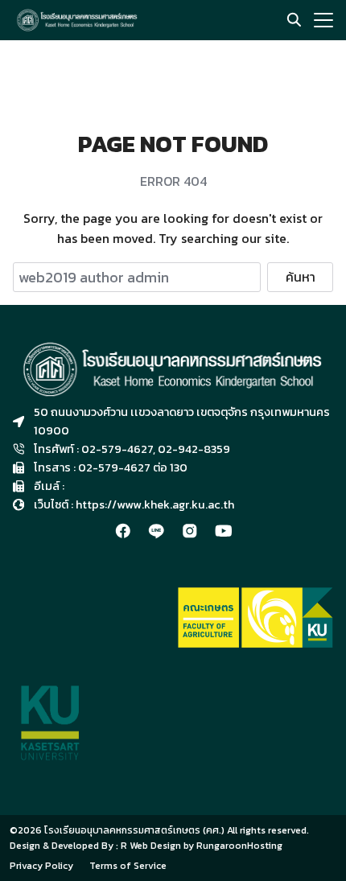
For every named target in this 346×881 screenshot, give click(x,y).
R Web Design (152, 845)
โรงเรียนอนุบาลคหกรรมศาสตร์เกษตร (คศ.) (134, 830)
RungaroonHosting (239, 845)
